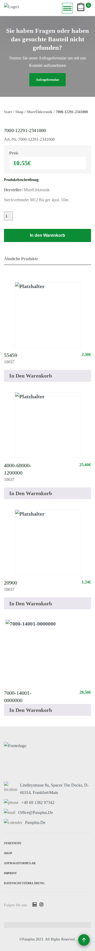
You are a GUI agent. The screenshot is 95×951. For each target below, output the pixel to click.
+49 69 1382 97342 (37, 802)
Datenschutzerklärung (24, 882)
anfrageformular (47, 80)
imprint (10, 873)
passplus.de (35, 822)
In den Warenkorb (47, 235)
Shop (19, 112)
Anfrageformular (20, 863)
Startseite (12, 843)
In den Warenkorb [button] (30, 376)
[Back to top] (84, 940)
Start (8, 112)
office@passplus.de (35, 812)
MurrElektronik (40, 112)
